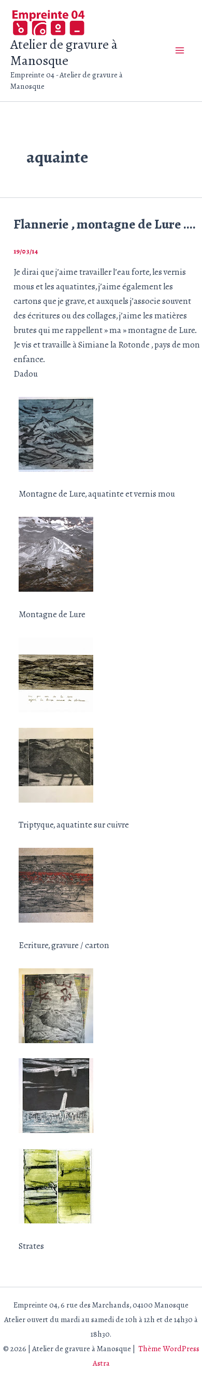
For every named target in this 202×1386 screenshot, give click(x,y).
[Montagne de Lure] (56, 554)
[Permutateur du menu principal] (180, 51)
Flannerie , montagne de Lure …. (104, 224)
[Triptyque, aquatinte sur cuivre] (56, 764)
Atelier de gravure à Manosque (64, 52)
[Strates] (56, 1185)
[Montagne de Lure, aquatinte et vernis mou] (56, 434)
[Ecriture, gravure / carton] (56, 884)
